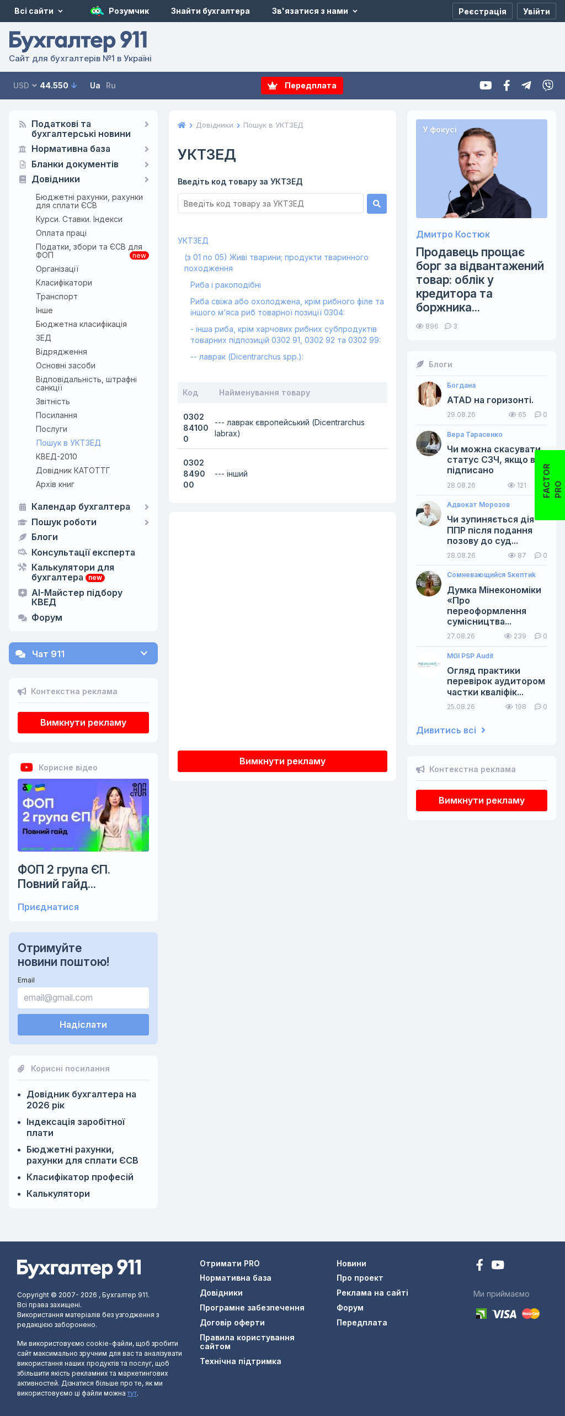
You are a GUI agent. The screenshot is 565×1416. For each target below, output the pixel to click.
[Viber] (548, 86)
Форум (46, 618)
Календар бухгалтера (80, 507)
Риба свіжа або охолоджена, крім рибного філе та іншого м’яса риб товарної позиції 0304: (287, 307)
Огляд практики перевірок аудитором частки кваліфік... (496, 681)
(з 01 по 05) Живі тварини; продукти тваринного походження (276, 262)
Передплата (310, 85)
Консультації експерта (83, 553)
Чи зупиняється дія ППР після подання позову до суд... (490, 530)
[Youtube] (486, 86)
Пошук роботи (64, 522)
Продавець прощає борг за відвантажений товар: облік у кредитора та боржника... (480, 280)
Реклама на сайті (372, 1292)
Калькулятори (58, 1193)
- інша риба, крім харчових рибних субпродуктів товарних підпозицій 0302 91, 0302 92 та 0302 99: (285, 334)
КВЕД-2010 (56, 456)
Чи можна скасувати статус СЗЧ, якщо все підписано (496, 459)
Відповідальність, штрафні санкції (86, 383)
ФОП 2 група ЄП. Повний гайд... (64, 876)
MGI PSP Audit (470, 656)
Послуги (51, 429)
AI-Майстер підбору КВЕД (76, 598)
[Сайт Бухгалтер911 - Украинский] (79, 1268)
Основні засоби (65, 365)
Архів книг (55, 484)
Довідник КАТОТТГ (73, 470)
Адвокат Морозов (478, 505)
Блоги (44, 537)
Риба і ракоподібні (225, 284)
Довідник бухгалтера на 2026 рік (81, 1100)
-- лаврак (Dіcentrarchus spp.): (246, 356)
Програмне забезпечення (252, 1307)
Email (26, 980)
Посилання (56, 415)
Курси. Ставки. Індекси (79, 219)
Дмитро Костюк (453, 234)
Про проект (360, 1277)
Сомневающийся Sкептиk (491, 575)
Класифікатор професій (80, 1176)
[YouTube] (497, 1266)
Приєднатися (48, 907)
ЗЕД (43, 337)
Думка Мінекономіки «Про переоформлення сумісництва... (494, 606)
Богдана (461, 385)
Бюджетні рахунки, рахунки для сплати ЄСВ (89, 201)
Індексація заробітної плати (75, 1127)
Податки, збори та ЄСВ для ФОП (89, 251)
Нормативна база (70, 149)
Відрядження (61, 351)
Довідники (55, 179)
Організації (57, 268)
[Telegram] (526, 86)
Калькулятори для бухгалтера (72, 573)
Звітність (53, 401)
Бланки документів (75, 165)
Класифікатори (64, 282)
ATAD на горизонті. (490, 400)
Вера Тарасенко (475, 434)
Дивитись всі (447, 730)
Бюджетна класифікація (81, 324)
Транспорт (57, 296)
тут (132, 1393)
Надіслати (83, 1024)
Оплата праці (61, 232)
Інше (44, 310)
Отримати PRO (230, 1263)
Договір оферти (232, 1322)
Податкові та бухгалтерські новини (81, 129)
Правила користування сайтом (247, 1342)
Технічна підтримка (240, 1361)
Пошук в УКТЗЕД (68, 442)
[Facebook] (506, 86)
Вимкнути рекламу (83, 722)
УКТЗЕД (193, 240)
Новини (351, 1263)
